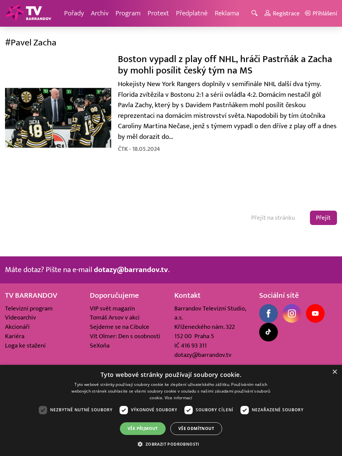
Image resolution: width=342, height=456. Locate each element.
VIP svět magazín (112, 308)
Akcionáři (17, 326)
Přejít (323, 217)
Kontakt (187, 295)
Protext (158, 13)
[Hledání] (255, 13)
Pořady (74, 13)
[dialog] (171, 410)
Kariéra (14, 336)
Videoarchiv (20, 317)
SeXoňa (100, 345)
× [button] (334, 372)
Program (128, 13)
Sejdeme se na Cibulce (119, 326)
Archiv (100, 13)
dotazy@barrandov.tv (202, 355)
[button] (171, 444)
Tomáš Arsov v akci (115, 317)
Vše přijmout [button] (143, 428)
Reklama (227, 13)
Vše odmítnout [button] (196, 428)
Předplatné (192, 13)
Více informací (178, 398)
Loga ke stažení (25, 345)
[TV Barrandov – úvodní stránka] (28, 13)
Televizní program (29, 308)
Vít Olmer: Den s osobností (125, 336)
